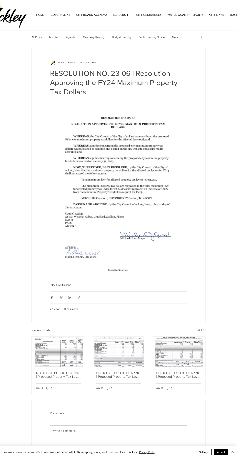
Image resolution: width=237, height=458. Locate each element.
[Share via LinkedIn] (70, 297)
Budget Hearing (121, 37)
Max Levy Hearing (94, 37)
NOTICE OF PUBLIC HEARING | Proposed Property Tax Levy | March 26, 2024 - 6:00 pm (178, 374)
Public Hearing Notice (151, 37)
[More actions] (185, 62)
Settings (203, 452)
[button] (60, 15)
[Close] (232, 452)
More (175, 37)
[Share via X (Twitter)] (61, 297)
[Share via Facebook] (52, 297)
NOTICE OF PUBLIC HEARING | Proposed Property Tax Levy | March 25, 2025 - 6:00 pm (118, 374)
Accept (221, 452)
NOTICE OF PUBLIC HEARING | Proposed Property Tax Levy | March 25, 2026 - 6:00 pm (58, 374)
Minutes (54, 37)
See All (202, 329)
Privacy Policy (147, 452)
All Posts (36, 37)
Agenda (71, 37)
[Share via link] (79, 297)
